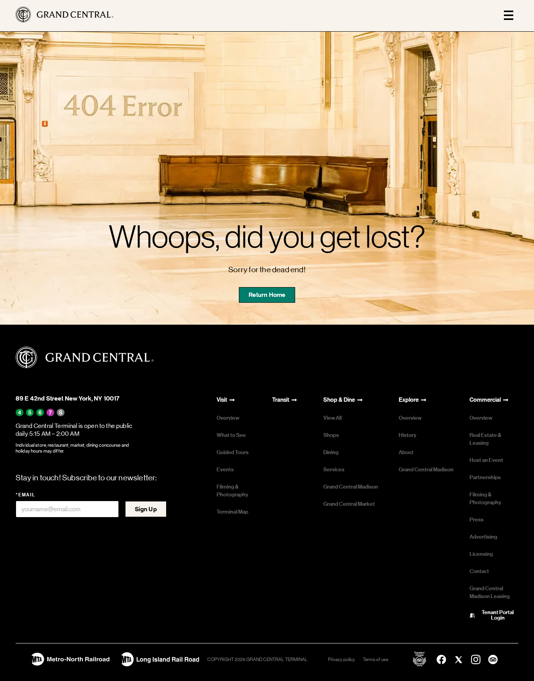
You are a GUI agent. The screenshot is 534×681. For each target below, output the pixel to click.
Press (476, 519)
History (407, 435)
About (406, 452)
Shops (331, 435)
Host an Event (486, 460)
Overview (228, 418)
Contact (479, 571)
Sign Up (146, 509)
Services (333, 469)
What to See (231, 435)
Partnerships (485, 477)
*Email (26, 495)
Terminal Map (232, 512)
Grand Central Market (349, 504)
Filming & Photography (232, 490)
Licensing (481, 554)
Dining (331, 452)
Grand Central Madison (350, 486)
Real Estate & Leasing (485, 439)
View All (332, 418)
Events (225, 469)
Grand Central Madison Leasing (489, 592)
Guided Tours (233, 452)
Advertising (483, 537)
